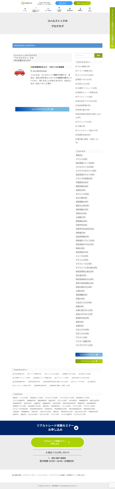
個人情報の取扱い (17, 475)
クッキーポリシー (44, 475)
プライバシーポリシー (30, 475)
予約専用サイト (71, 475)
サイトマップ (54, 475)
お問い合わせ (81, 475)
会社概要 (62, 475)
